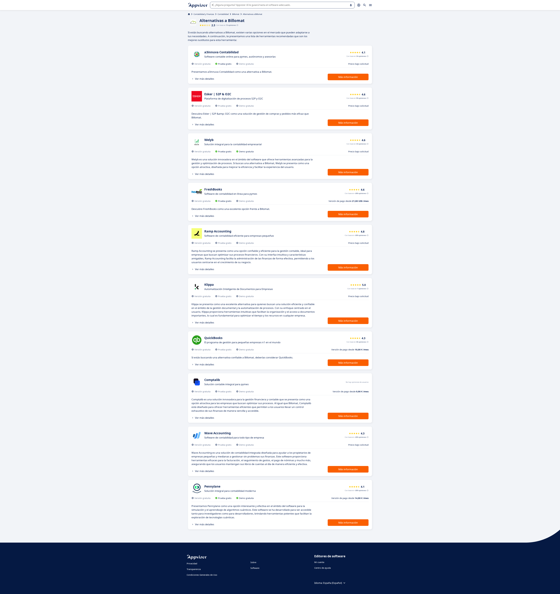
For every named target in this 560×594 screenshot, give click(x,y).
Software (254, 567)
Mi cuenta (319, 562)
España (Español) (332, 583)
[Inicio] (189, 14)
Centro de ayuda (322, 567)
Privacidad (192, 563)
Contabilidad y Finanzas (204, 14)
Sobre (253, 562)
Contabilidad (223, 14)
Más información (348, 77)
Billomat (235, 14)
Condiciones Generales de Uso (202, 574)
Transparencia (194, 569)
